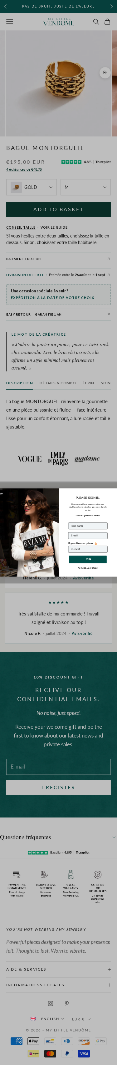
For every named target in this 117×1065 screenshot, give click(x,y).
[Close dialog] (114, 492)
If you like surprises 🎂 (82, 543)
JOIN (87, 559)
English (50, 1019)
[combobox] (47, 1018)
